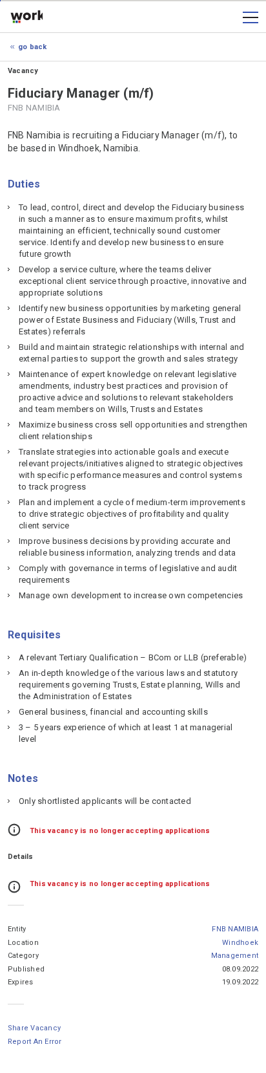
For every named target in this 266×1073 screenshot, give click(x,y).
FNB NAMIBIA (235, 929)
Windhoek (240, 942)
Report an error (35, 1041)
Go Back (32, 47)
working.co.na (26, 17)
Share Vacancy (34, 1028)
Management (234, 955)
